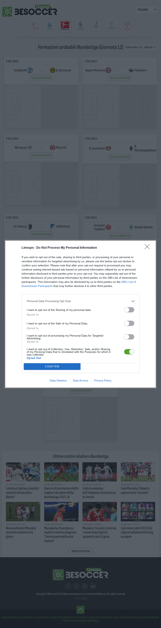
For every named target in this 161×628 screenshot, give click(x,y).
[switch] (129, 309)
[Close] (148, 248)
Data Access (80, 380)
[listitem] (80, 301)
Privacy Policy (102, 380)
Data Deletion (58, 380)
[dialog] (80, 314)
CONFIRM (52, 366)
